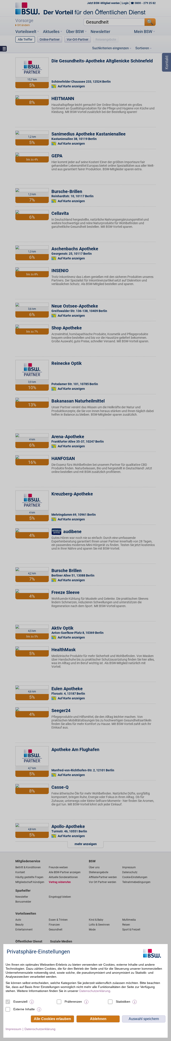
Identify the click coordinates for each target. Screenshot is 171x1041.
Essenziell (20, 1001)
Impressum (13, 1029)
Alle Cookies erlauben (52, 1019)
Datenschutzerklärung (94, 991)
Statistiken (123, 1001)
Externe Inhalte (24, 1009)
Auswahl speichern (144, 1019)
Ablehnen (98, 1019)
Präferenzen (73, 1001)
